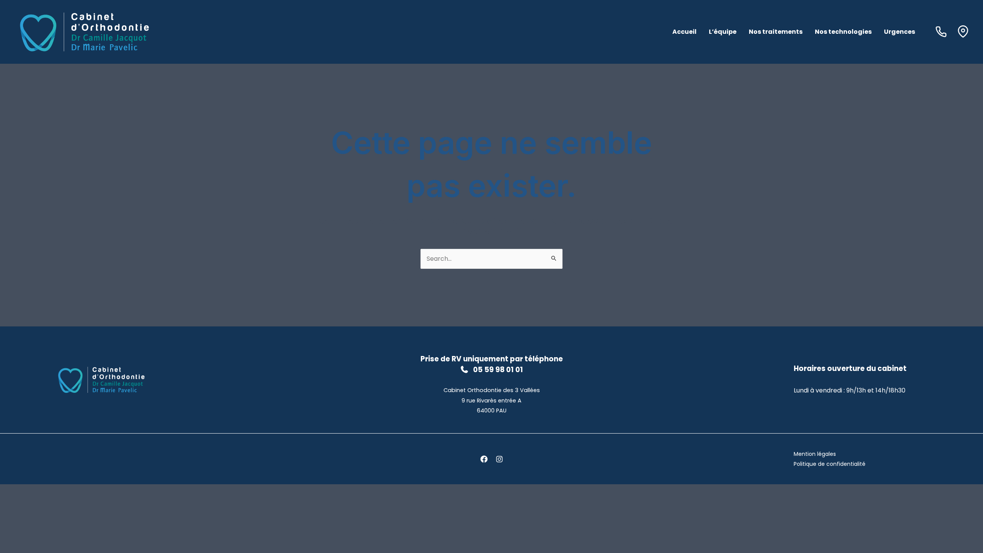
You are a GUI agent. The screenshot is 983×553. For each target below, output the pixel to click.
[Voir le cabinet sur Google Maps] (963, 31)
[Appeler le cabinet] (942, 31)
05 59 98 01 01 (498, 369)
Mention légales (815, 454)
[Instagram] (499, 459)
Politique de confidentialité (830, 464)
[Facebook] (484, 459)
